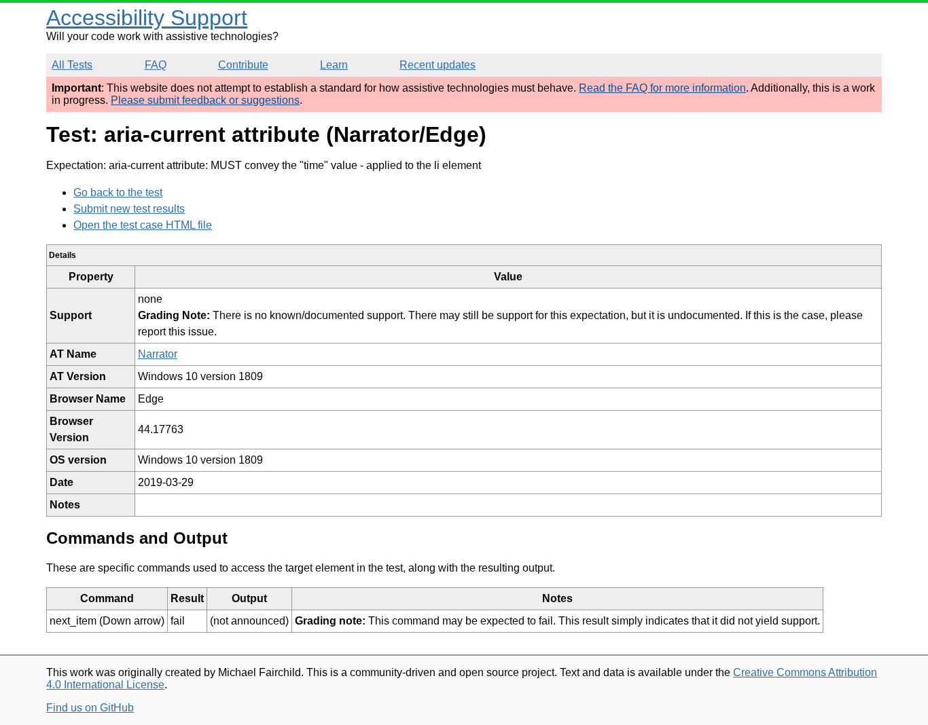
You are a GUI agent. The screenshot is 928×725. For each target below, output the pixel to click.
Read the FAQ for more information (662, 88)
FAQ (155, 65)
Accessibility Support (146, 17)
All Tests (72, 65)
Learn (334, 65)
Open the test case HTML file (142, 225)
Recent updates (437, 65)
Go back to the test (117, 192)
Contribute (243, 65)
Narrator (157, 354)
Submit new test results (129, 209)
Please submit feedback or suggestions (205, 100)
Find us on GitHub (90, 707)
